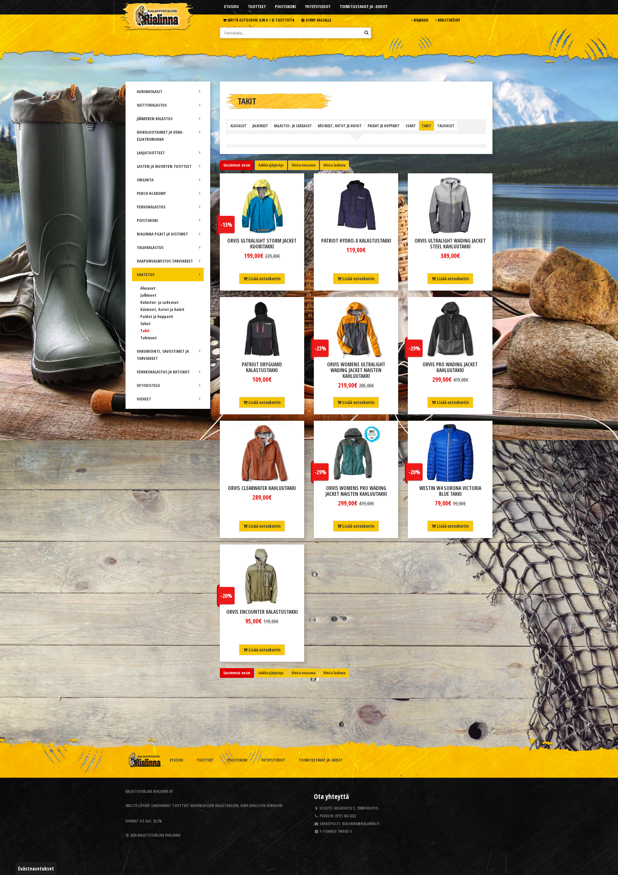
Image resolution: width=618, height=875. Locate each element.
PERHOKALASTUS (151, 207)
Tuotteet (257, 6)
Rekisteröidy (448, 20)
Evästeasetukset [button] (36, 868)
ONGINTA (145, 180)
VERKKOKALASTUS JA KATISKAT (163, 372)
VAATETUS (145, 274)
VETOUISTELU (148, 385)
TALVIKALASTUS (150, 247)
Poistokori (285, 6)
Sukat (145, 323)
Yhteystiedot (318, 6)
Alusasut (147, 288)
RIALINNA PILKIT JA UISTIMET (162, 234)
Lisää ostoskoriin (264, 278)
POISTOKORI (147, 220)
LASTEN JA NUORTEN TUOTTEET (164, 166)
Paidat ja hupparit (156, 316)
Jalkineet (148, 295)
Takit (145, 330)
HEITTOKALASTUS (152, 105)
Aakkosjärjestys (271, 165)
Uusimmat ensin (236, 165)
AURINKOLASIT (149, 91)
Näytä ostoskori (260, 20)
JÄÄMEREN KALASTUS (155, 118)
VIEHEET (144, 399)
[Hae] (366, 32)
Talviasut (148, 338)
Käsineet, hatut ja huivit (162, 309)
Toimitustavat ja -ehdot (364, 6)
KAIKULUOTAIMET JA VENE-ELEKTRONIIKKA (160, 135)
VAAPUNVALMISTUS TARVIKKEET (165, 261)
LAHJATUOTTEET (151, 153)
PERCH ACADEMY (151, 193)
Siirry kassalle (317, 20)
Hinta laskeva (334, 165)
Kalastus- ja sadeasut (159, 302)
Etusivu (231, 6)
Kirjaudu (420, 20)
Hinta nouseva (303, 165)
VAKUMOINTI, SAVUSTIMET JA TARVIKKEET (163, 354)
